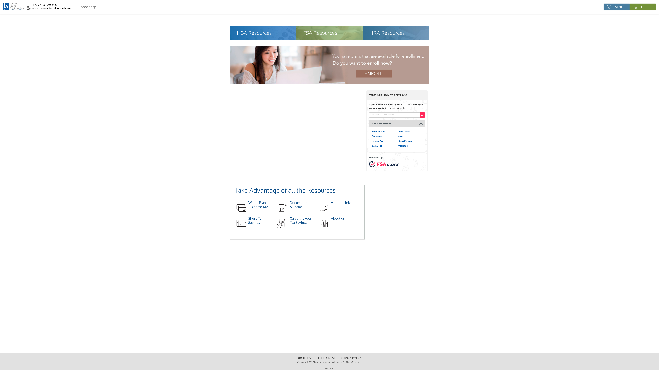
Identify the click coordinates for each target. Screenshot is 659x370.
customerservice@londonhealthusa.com (52, 8)
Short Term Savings (256, 220)
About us (338, 218)
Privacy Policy (351, 358)
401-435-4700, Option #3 (44, 4)
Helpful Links (341, 202)
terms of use (326, 358)
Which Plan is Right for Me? (258, 204)
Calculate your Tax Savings (301, 220)
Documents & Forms (298, 204)
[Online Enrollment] (329, 82)
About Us (304, 358)
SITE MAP (329, 369)
